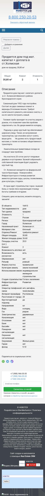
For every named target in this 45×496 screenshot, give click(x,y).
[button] (22, 22)
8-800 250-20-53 (22, 17)
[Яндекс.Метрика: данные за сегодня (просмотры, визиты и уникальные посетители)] (10, 465)
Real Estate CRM (28, 456)
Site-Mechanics (24, 410)
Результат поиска (11, 40)
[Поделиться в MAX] (11, 361)
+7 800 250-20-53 (18, 379)
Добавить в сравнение (13, 44)
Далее (6, 48)
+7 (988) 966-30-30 (19, 376)
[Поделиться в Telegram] (7, 361)
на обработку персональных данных (24, 396)
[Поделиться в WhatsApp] (3, 361)
